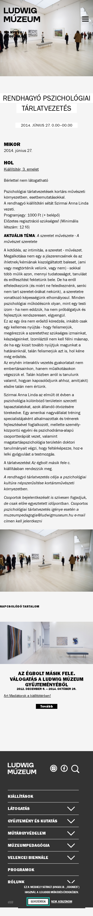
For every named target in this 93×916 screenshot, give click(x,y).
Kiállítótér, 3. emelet (21, 169)
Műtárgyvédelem (27, 833)
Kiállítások (20, 796)
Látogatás (19, 808)
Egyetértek (38, 901)
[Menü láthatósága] (85, 19)
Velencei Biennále (28, 857)
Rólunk (16, 881)
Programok (21, 869)
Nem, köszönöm (61, 901)
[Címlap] (22, 15)
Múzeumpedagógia (29, 845)
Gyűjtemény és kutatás (32, 820)
